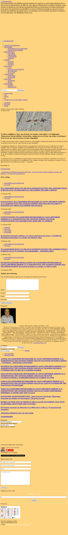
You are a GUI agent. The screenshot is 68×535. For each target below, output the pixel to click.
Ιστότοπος (3, 299)
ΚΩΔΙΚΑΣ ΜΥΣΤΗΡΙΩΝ (15, 50)
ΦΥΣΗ (10, 82)
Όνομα (3, 293)
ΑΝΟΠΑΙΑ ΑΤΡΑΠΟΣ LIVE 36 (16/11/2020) (17, 413)
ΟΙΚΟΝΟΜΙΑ (12, 55)
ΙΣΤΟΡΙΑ (10, 85)
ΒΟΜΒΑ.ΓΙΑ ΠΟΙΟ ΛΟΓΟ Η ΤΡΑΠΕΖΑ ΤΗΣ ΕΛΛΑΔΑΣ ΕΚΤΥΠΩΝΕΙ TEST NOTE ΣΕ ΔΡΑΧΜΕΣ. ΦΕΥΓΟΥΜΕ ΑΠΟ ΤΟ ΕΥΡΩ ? (33, 403)
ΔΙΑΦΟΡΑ (11, 58)
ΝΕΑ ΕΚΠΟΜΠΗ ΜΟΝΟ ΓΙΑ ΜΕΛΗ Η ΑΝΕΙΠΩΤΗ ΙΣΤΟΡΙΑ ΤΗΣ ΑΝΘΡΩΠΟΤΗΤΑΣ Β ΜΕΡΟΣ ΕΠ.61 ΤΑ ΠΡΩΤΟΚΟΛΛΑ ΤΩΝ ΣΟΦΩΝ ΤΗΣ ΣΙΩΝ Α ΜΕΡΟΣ (34, 189)
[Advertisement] (34, 26)
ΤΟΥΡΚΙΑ (11, 64)
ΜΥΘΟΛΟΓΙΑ (12, 87)
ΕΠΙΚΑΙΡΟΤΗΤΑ (9, 52)
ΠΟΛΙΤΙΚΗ (11, 53)
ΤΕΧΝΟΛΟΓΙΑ (8, 74)
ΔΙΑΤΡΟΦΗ (7, 79)
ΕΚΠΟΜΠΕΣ (8, 47)
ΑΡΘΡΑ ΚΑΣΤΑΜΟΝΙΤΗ (12, 45)
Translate (27, 350)
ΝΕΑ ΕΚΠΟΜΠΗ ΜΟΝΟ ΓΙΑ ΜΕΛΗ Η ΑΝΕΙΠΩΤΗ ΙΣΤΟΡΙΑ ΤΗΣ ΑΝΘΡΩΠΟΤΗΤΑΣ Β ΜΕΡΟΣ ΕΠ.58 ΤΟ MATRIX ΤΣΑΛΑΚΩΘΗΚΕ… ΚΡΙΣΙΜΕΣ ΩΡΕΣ (34, 250)
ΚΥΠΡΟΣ (11, 63)
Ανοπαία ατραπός (24, 524)
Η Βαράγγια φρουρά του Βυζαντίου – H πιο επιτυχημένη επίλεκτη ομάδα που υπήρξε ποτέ (31, 172)
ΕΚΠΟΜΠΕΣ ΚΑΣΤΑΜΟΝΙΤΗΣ (18, 48)
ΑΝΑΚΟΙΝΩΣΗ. (7, 417)
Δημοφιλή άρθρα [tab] (9, 355)
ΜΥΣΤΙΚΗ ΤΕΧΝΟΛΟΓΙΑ (16, 69)
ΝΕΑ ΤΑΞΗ (11, 72)
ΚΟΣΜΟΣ (7, 60)
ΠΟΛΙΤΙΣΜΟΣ (8, 84)
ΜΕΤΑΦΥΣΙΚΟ (12, 71)
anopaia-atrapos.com (12, 524)
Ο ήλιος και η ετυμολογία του (13, 173)
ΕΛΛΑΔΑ (11, 61)
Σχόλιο (3, 290)
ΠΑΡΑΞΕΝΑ (8, 66)
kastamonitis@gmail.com (40, 342)
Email (3, 296)
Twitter (8, 169)
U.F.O (9, 68)
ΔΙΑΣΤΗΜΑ (11, 77)
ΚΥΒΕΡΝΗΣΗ (12, 56)
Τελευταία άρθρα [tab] (9, 353)
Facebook (3, 169)
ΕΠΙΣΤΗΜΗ (11, 76)
